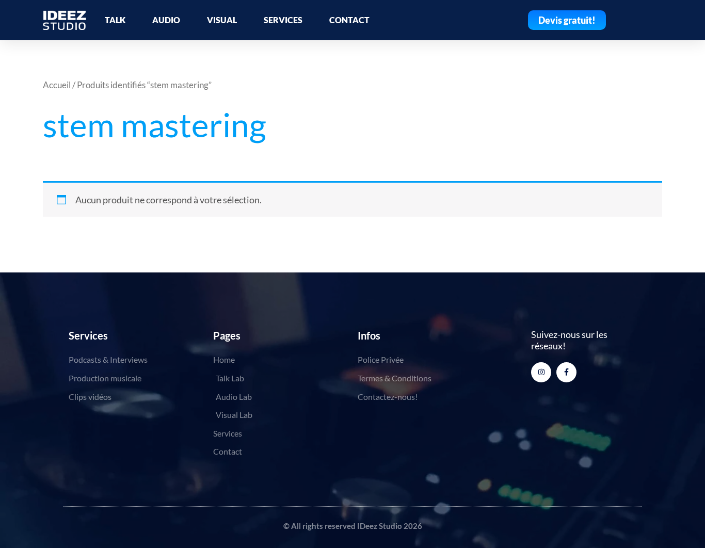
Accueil (57, 85)
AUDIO (166, 20)
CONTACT (349, 20)
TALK (115, 20)
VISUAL (222, 20)
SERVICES (283, 20)
